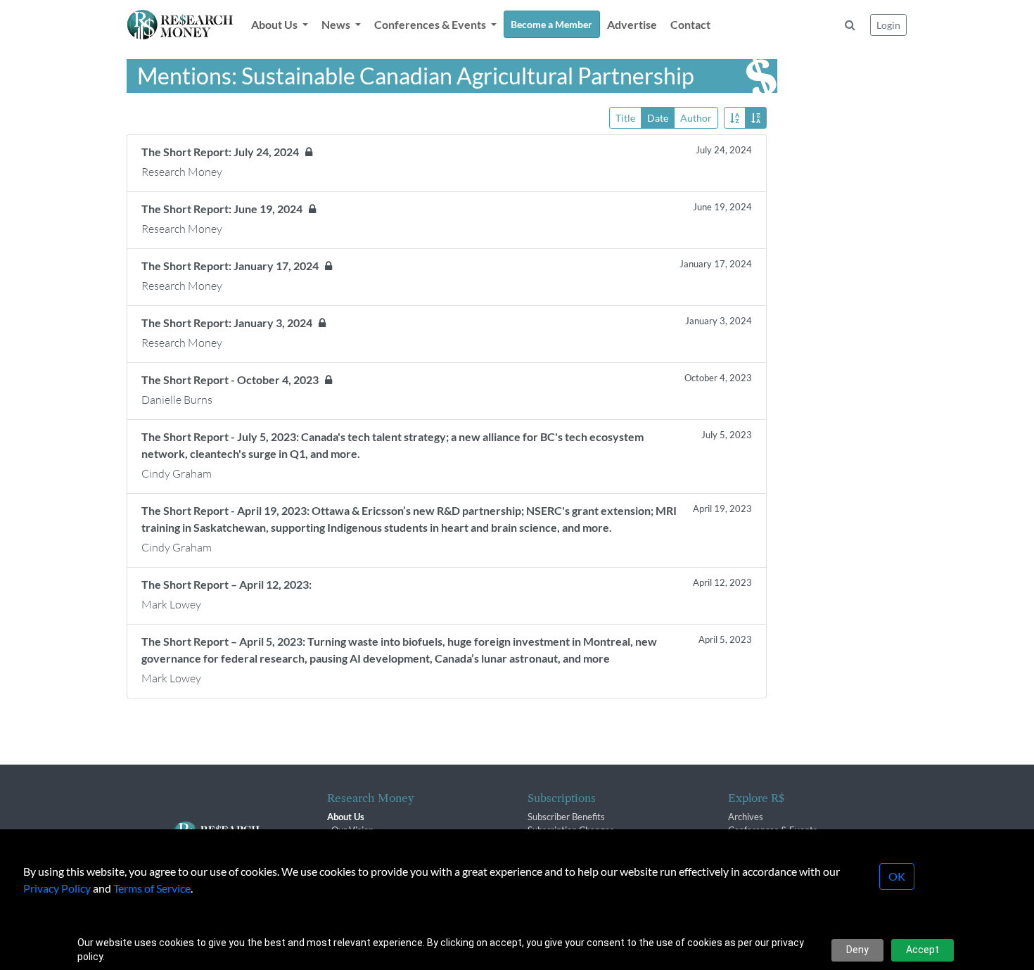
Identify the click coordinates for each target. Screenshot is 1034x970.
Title (625, 118)
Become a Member (551, 24)
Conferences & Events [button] (431, 24)
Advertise (632, 24)
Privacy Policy (57, 888)
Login (888, 25)
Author (696, 118)
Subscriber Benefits (566, 816)
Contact (690, 24)
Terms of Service (152, 888)
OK (896, 876)
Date (657, 118)
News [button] (336, 24)
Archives (745, 816)
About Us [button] (275, 24)
